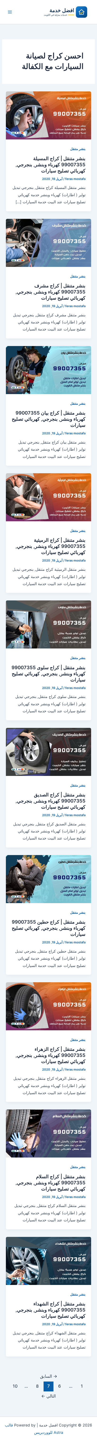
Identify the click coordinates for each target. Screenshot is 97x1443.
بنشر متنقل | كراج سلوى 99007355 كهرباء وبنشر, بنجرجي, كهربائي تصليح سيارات (48, 674)
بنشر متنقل (77, 149)
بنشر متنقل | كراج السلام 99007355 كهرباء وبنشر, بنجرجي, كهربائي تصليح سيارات (50, 1183)
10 (15, 1386)
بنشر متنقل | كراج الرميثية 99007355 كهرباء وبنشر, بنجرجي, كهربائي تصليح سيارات (50, 546)
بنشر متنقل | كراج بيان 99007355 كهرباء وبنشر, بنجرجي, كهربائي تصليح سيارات (48, 419)
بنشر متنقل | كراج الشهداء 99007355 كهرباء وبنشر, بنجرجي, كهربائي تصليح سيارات (50, 1310)
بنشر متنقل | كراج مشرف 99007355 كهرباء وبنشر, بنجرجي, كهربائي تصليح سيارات (50, 292)
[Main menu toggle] (10, 12)
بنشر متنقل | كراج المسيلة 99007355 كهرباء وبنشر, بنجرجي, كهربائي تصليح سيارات (50, 165)
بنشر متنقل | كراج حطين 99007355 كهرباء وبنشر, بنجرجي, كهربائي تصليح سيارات (48, 928)
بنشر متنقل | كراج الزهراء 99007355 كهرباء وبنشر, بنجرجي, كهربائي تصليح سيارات (50, 1055)
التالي (48, 1395)
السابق (48, 1376)
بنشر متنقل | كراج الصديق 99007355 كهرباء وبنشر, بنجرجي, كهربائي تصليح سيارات (50, 801)
